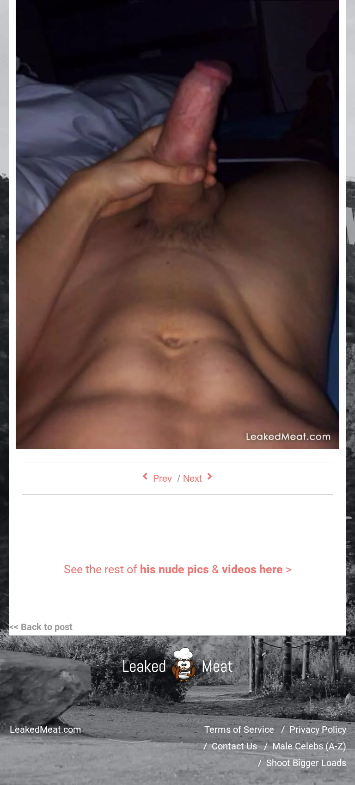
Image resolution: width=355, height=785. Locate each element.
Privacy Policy (317, 729)
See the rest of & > (178, 569)
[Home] (177, 664)
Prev (162, 477)
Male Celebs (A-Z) (309, 746)
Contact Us (234, 746)
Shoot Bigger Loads (306, 762)
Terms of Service (239, 729)
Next (192, 477)
